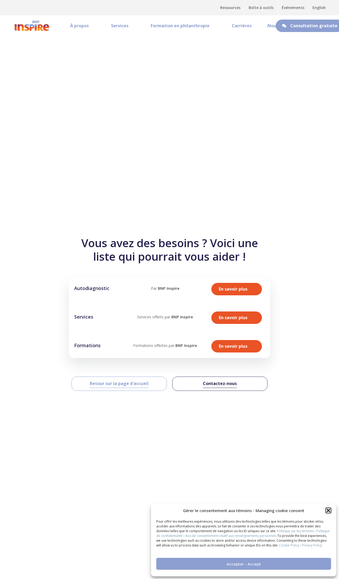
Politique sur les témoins (295, 531)
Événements (293, 7)
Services (119, 26)
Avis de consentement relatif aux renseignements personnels (230, 535)
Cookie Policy (289, 545)
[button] (328, 510)
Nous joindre (281, 26)
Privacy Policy (312, 545)
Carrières (242, 26)
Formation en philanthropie (180, 26)
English (319, 7)
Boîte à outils (261, 7)
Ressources (230, 7)
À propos (79, 26)
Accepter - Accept (244, 564)
